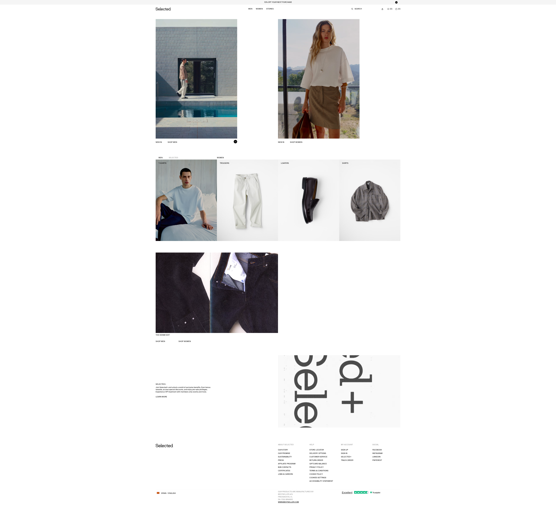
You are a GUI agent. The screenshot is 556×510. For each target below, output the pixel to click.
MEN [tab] (168, 157)
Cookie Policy (316, 474)
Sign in (344, 453)
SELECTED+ (346, 456)
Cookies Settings (317, 477)
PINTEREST (377, 460)
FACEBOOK (377, 449)
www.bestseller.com (288, 502)
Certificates (284, 470)
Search (358, 8)
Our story (283, 449)
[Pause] (396, 2)
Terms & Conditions (318, 470)
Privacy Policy (316, 467)
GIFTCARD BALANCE (318, 463)
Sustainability (285, 456)
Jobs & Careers (285, 474)
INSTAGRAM (377, 453)
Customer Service (318, 456)
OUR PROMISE (284, 453)
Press (281, 460)
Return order (316, 460)
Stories (270, 8)
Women (259, 8)
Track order (347, 460)
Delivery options (317, 453)
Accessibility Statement (321, 481)
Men (250, 8)
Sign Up (344, 449)
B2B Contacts (284, 467)
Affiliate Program (287, 463)
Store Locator (316, 449)
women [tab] (220, 157)
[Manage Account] (382, 9)
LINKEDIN (376, 456)
